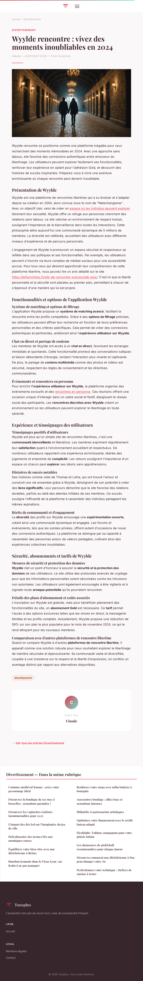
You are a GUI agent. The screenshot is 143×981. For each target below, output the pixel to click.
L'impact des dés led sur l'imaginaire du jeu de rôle (36, 826)
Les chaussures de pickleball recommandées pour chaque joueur (100, 847)
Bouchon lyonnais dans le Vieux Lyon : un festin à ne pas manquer (35, 863)
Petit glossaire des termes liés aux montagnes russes (30, 838)
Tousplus (23, 904)
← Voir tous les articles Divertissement (38, 743)
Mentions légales (16, 951)
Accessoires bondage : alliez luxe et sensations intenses (99, 801)
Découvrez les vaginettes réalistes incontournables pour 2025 (30, 814)
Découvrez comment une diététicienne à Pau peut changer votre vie (105, 859)
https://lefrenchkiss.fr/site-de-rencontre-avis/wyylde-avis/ (54, 277)
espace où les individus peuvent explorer (100, 208)
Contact (11, 957)
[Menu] (77, 6)
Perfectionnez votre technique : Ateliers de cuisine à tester (104, 872)
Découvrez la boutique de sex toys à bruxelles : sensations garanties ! (31, 801)
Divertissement (32, 19)
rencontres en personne (72, 391)
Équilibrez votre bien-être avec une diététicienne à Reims (31, 851)
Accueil (16, 19)
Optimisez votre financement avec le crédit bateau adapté (105, 822)
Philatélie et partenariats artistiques (100, 812)
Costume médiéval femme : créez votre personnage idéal (33, 789)
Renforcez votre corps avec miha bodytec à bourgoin (104, 789)
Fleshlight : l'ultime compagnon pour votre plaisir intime (104, 835)
